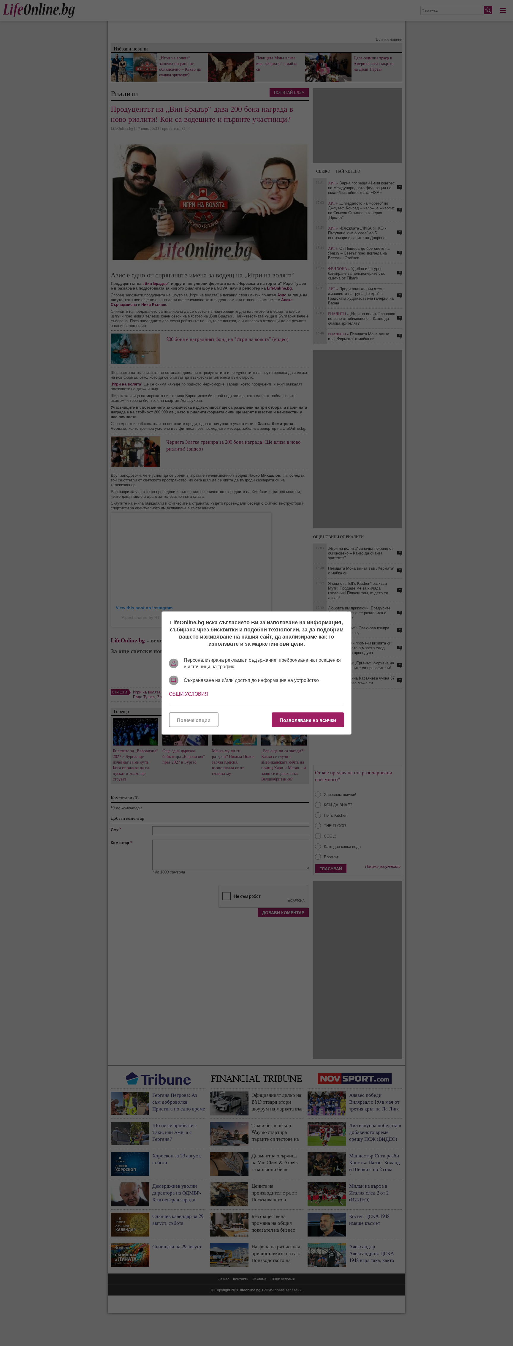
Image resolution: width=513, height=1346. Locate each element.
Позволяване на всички (308, 720)
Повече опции (193, 720)
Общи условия (188, 693)
